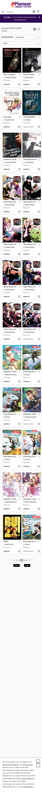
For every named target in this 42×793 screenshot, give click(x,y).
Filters (5, 43)
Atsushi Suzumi (10, 205)
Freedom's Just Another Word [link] (11, 160)
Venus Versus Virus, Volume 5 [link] (30, 244)
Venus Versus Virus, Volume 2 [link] (11, 329)
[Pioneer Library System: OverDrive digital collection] (21, 4)
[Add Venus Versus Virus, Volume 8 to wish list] (19, 212)
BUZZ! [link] (6, 542)
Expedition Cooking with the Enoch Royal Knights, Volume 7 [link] (11, 499)
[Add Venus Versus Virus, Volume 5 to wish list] (38, 254)
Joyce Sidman (29, 162)
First (16, 565)
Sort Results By (7, 37)
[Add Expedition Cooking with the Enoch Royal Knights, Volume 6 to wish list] (38, 509)
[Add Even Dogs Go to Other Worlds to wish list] (38, 381)
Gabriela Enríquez (10, 77)
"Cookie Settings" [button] (27, 778)
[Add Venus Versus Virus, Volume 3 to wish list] (38, 296)
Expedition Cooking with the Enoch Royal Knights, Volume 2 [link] (11, 372)
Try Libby (7, 17)
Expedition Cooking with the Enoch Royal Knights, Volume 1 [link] (30, 414)
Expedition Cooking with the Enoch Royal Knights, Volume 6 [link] (30, 499)
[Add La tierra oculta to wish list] (38, 84)
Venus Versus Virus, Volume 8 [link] (11, 202)
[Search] (3, 12)
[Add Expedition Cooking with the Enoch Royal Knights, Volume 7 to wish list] (19, 509)
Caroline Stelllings (10, 162)
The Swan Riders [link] (29, 117)
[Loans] (34, 12)
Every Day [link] (7, 117)
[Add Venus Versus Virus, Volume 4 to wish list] (19, 296)
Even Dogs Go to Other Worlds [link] (30, 372)
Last (27, 565)
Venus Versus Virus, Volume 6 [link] (11, 244)
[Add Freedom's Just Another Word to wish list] (19, 169)
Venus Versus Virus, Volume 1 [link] (30, 329)
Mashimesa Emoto (11, 374)
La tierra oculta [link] (28, 75)
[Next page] (29, 560)
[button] (34, 30)
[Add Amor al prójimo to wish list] (19, 84)
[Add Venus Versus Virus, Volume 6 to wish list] (19, 254)
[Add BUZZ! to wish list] (19, 551)
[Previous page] (14, 560)
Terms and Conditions (11, 765)
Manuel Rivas (29, 77)
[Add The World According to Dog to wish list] (38, 169)
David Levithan (9, 120)
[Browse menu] (38, 11)
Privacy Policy (28, 765)
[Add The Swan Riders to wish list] (38, 127)
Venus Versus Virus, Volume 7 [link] (30, 202)
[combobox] (16, 11)
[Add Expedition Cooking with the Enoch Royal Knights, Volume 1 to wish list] (38, 424)
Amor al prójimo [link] (9, 75)
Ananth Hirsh (9, 544)
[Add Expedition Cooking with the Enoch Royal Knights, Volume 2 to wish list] (19, 381)
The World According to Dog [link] (30, 160)
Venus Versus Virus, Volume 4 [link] (11, 287)
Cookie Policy (28, 787)
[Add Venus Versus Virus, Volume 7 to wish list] (38, 212)
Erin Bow (27, 120)
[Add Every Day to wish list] (19, 127)
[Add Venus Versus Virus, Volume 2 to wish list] (19, 339)
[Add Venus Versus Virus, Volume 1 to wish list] (38, 339)
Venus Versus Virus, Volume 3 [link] (30, 287)
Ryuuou (27, 374)
